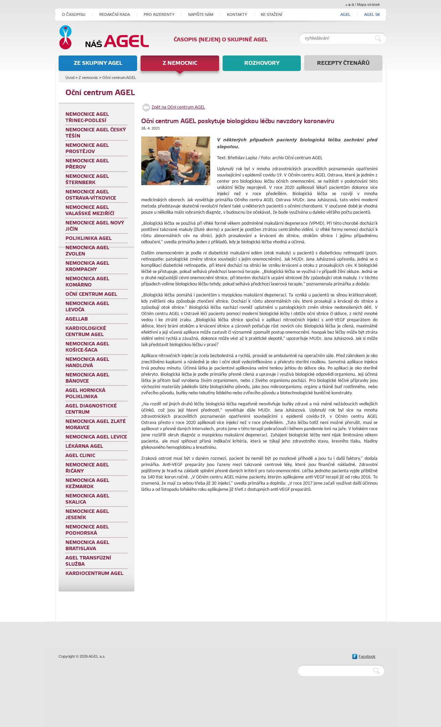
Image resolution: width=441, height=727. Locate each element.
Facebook (367, 656)
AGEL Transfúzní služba (88, 561)
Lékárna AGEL (84, 446)
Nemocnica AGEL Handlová (87, 362)
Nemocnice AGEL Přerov (87, 164)
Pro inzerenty (159, 14)
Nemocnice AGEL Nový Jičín (94, 226)
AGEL (345, 14)
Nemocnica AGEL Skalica (87, 499)
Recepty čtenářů (343, 63)
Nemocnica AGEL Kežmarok (87, 483)
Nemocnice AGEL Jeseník (87, 514)
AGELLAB (76, 319)
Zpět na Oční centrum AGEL (178, 107)
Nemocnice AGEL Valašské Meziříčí (89, 210)
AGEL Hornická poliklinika (85, 393)
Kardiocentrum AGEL (94, 574)
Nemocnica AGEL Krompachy (87, 266)
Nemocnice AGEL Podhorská (87, 530)
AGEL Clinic (80, 456)
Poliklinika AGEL (88, 238)
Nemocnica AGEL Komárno (87, 282)
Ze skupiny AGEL (98, 63)
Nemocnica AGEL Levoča (87, 307)
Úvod (69, 77)
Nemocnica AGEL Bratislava (87, 545)
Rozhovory (261, 63)
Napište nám (200, 14)
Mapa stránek (368, 4)
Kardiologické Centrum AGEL (85, 331)
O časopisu (73, 14)
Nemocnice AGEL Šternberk (87, 179)
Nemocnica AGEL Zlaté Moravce (95, 424)
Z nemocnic (180, 63)
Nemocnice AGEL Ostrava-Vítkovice (90, 195)
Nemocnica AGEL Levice (96, 437)
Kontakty (237, 14)
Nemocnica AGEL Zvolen (87, 251)
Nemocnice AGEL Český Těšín (95, 133)
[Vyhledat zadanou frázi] (379, 38)
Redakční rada (114, 14)
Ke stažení (271, 14)
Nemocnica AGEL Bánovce (87, 378)
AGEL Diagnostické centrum (91, 409)
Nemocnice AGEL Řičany (87, 468)
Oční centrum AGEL (119, 77)
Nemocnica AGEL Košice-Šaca (87, 347)
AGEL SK (372, 14)
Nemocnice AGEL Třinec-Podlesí (87, 117)
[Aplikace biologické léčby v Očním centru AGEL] (177, 163)
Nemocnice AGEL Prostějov (87, 148)
